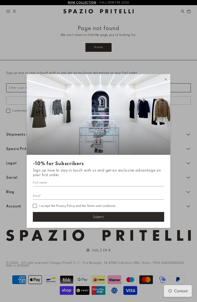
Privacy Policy (65, 206)
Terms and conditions (101, 206)
